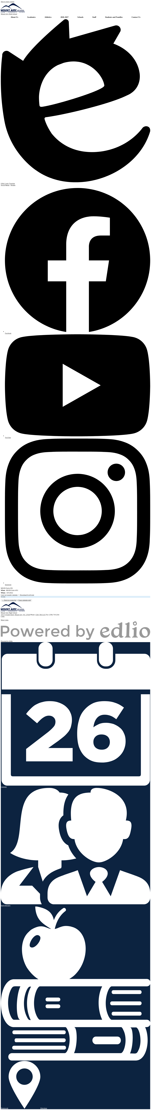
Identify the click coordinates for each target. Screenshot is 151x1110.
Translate (12, 183)
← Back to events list (9, 600)
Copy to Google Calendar (9, 595)
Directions (43, 1108)
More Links (4, 620)
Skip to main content (7, 2)
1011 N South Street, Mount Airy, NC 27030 (15, 615)
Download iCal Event (27, 595)
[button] (14, 17)
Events (3, 597)
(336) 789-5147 (40, 615)
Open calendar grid (24, 600)
